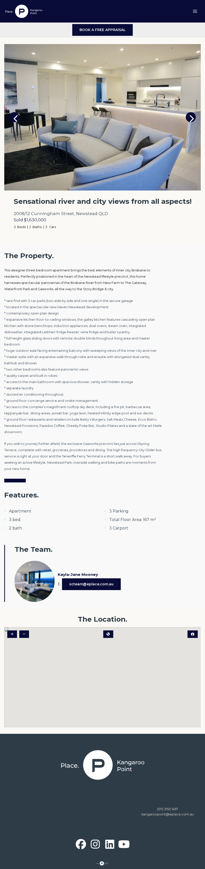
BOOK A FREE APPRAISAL (103, 30)
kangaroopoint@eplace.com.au (168, 814)
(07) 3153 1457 (167, 809)
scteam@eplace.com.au (91, 584)
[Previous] (14, 117)
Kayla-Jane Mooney (78, 574)
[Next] (191, 117)
